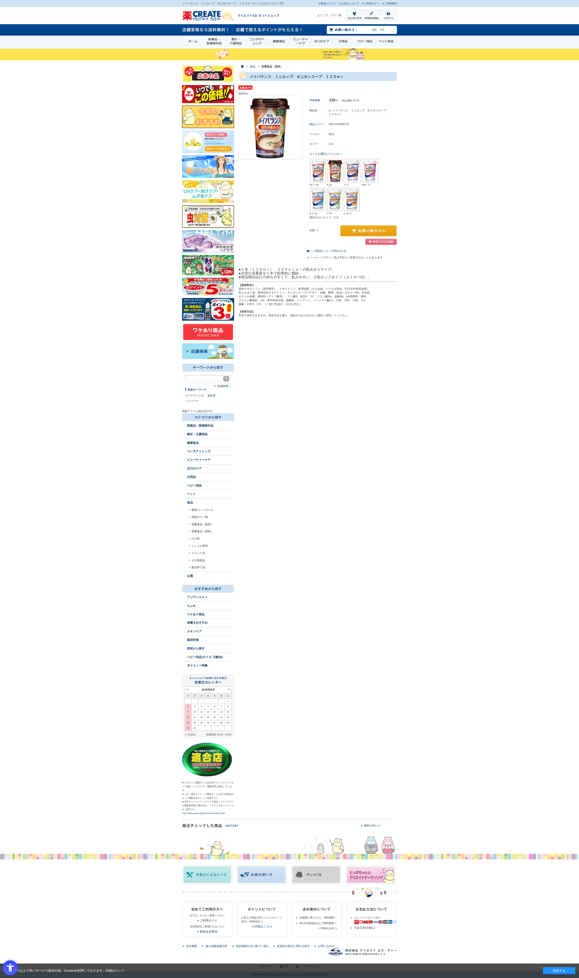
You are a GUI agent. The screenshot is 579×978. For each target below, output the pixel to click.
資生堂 (211, 395)
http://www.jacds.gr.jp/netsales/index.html (203, 813)
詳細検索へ (224, 386)
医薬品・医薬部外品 (214, 41)
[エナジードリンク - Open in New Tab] (208, 265)
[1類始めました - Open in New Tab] (208, 309)
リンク (120, 970)
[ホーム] (242, 67)
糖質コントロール (202, 509)
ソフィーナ (192, 401)
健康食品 (278, 41)
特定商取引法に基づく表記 (252, 946)
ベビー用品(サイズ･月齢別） (206, 657)
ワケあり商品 (196, 614)
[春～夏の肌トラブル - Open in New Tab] (208, 166)
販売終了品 (198, 567)
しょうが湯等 (200, 545)
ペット (191, 494)
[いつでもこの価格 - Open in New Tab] (208, 93)
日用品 (343, 41)
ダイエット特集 (197, 665)
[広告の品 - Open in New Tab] (208, 73)
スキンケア (194, 631)
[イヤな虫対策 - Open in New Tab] (208, 216)
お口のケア (321, 41)
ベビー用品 (364, 41)
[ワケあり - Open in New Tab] (208, 331)
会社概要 (191, 946)
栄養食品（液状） (202, 531)
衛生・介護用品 (235, 41)
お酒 (190, 575)
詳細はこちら (263, 926)
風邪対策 (193, 640)
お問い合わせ (326, 946)
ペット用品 (385, 41)
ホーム (192, 41)
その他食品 (198, 560)
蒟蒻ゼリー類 (200, 517)
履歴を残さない (373, 825)
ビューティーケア (300, 41)
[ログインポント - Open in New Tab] (208, 286)
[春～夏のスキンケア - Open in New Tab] (208, 191)
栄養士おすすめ (197, 622)
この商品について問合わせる (328, 251)
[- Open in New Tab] (208, 241)
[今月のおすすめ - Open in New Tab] (208, 116)
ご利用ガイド (208, 920)
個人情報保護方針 (216, 946)
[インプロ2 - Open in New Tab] (208, 141)
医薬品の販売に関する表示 (293, 946)
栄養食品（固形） (202, 524)
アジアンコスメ (197, 597)
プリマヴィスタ (194, 395)
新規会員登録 (208, 931)
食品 (190, 502)
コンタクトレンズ (257, 41)
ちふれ (191, 605)
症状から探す (196, 648)
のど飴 (196, 538)
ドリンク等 (198, 553)
